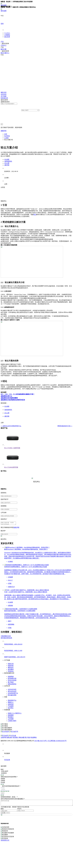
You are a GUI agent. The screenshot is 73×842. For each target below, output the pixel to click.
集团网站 (34, 737)
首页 (5, 134)
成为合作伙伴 (12, 691)
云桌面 (6, 138)
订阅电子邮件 (12, 720)
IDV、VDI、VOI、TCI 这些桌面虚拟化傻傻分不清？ (17, 394)
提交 (2, 793)
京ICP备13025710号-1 (41, 740)
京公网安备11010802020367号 (57, 740)
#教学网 (6, 165)
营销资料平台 (12, 700)
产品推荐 (11, 706)
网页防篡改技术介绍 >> (65, 426)
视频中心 (11, 702)
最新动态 (11, 667)
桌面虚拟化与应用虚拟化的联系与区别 (13, 400)
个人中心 (7, 33)
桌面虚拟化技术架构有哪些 (9, 398)
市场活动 (11, 671)
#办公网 (6, 163)
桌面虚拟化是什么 (6, 396)
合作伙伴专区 (12, 689)
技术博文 (7, 136)
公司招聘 (11, 719)
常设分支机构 (12, 680)
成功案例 (11, 669)
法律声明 (3, 737)
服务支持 (3, 92)
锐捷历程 (11, 665)
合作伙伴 (3, 94)
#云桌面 (6, 159)
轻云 (34, 214)
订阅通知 (7, 35)
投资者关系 (4, 98)
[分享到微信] (5, 191)
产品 (2, 41)
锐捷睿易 (11, 715)
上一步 (3, 812)
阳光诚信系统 (12, 695)
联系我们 (11, 717)
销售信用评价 (12, 684)
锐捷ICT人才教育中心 (15, 713)
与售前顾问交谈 (6, 636)
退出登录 (7, 36)
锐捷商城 (11, 676)
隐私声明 (16, 527)
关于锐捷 (3, 96)
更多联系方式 (5, 840)
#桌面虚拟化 (8, 161)
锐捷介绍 (11, 663)
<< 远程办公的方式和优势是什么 (11, 426)
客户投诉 (11, 682)
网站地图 (22, 737)
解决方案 (3, 49)
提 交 (8, 812)
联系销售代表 (12, 678)
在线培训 (11, 704)
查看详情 (3, 131)
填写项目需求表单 (6, 638)
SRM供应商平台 (13, 693)
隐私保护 (9, 737)
